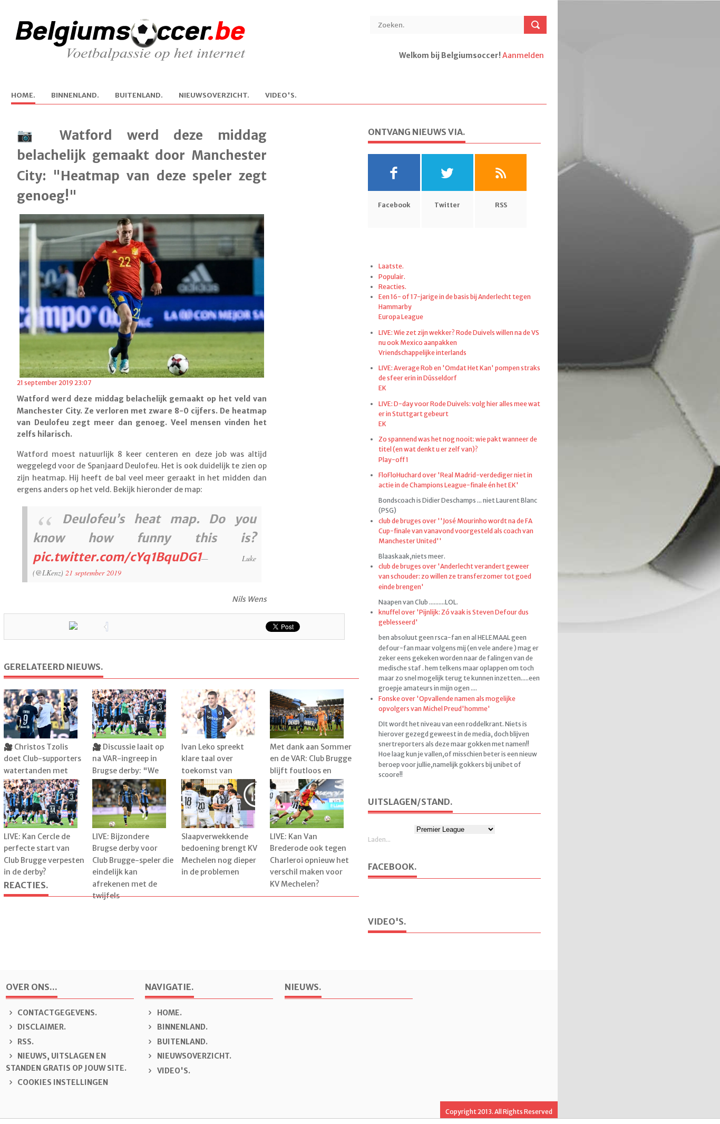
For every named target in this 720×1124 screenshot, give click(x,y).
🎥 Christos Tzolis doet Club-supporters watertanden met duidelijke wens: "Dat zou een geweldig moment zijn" (42, 776)
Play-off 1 (393, 460)
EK (382, 388)
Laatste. (391, 266)
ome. (23, 96)
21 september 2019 (93, 573)
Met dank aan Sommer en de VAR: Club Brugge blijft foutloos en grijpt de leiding (311, 764)
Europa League (400, 317)
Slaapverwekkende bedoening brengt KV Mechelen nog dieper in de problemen (219, 854)
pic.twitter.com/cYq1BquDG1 (117, 557)
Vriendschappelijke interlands (422, 353)
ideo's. (281, 96)
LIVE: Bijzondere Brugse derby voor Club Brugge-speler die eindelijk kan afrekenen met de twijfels (132, 866)
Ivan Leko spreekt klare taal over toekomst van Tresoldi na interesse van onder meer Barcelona (219, 776)
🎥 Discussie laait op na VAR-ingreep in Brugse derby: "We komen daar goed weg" (128, 770)
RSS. (25, 1041)
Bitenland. (139, 96)
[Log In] (400, 67)
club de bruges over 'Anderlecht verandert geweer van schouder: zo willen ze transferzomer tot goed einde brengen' (454, 576)
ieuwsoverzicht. (214, 96)
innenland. (75, 96)
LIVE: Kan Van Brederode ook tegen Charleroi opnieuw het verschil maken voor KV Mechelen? (309, 860)
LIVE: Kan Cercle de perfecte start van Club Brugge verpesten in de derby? (44, 854)
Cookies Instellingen (62, 1082)
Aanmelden (523, 55)
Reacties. (392, 287)
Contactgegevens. (56, 1012)
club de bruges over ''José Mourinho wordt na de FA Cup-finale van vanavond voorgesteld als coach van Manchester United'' (455, 531)
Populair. (391, 277)
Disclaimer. (41, 1027)
